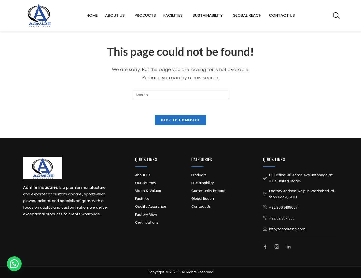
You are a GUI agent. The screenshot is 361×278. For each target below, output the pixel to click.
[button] (336, 15)
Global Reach (247, 15)
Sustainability (208, 15)
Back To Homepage (180, 120)
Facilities (173, 15)
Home (92, 15)
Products (145, 15)
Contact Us (282, 15)
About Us (115, 15)
